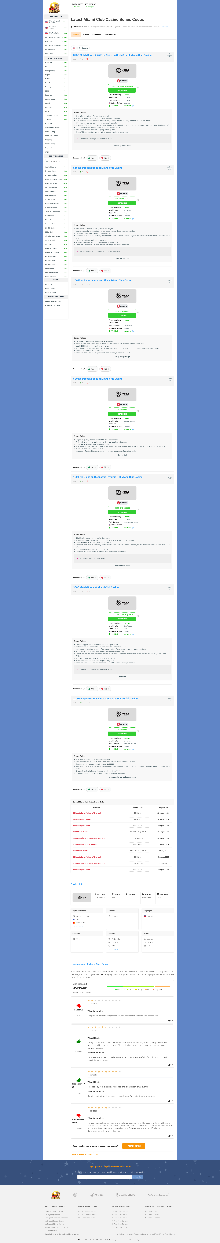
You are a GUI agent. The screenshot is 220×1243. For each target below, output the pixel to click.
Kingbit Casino (56, 228)
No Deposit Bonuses (56, 37)
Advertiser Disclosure (52, 305)
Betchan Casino (56, 256)
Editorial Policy (50, 292)
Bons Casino (56, 269)
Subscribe (137, 1177)
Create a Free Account (82, 1154)
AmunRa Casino (56, 240)
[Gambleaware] (158, 1195)
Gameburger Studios (52, 127)
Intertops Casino (56, 195)
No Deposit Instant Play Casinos (56, 1227)
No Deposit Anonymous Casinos (56, 1218)
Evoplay (56, 87)
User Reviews (110, 34)
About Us (48, 284)
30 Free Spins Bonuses (120, 1221)
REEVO (56, 111)
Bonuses (76, 34)
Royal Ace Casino (56, 183)
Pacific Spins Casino (56, 203)
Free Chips (56, 54)
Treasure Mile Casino (56, 212)
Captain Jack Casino (56, 187)
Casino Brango (56, 191)
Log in (97, 1154)
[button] (87, 926)
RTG (56, 66)
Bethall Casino (56, 260)
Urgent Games (50, 148)
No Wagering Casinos (52, 1215)
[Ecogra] (96, 1195)
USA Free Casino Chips (86, 1218)
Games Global (56, 99)
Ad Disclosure (121, 1234)
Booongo (56, 95)
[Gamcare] (126, 1195)
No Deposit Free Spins (56, 45)
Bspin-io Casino (56, 277)
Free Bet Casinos (51, 1230)
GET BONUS (122, 90)
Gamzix (56, 103)
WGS (47, 152)
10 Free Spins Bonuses (120, 1212)
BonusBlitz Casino (56, 273)
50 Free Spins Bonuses (120, 1224)
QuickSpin (56, 107)
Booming (48, 123)
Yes (93, 158)
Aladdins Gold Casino (56, 236)
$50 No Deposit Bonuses (87, 1212)
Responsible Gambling (53, 301)
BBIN (56, 91)
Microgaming (56, 71)
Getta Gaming (50, 132)
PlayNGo (56, 75)
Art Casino (56, 244)
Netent (56, 79)
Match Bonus (56, 50)
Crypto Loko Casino (56, 224)
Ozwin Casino (56, 199)
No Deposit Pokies (152, 1215)
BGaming (56, 62)
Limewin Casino (56, 171)
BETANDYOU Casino (56, 252)
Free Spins (56, 41)
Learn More (165, 27)
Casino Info (96, 34)
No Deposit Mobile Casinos (54, 1224)
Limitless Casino (56, 175)
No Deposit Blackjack (152, 1218)
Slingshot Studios (56, 115)
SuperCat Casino (56, 208)
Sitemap (172, 1234)
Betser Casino (56, 265)
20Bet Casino (56, 232)
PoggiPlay (48, 140)
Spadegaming (50, 144)
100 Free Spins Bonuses (120, 1227)
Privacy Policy (50, 288)
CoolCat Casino (56, 167)
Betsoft (56, 83)
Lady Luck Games (51, 136)
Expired (86, 34)
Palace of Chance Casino (56, 179)
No (106, 158)
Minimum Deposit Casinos (54, 1212)
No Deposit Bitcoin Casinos (54, 1221)
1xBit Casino (56, 216)
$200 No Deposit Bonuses (87, 1215)
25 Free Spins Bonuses (120, 1218)
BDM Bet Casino (56, 248)
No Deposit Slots (151, 1212)
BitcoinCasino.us (56, 220)
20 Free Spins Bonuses (120, 1215)
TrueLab (56, 119)
